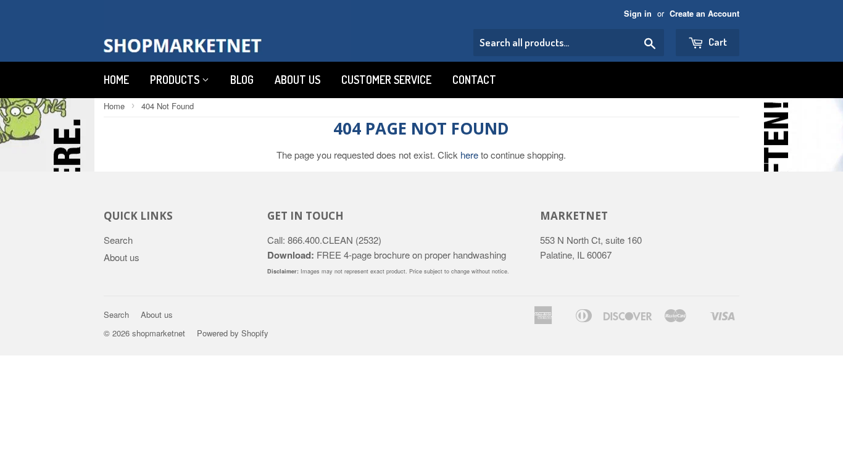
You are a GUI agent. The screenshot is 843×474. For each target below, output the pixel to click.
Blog (242, 79)
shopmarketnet (158, 333)
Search (118, 239)
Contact (474, 79)
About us (297, 79)
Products (176, 79)
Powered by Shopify (232, 333)
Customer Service (386, 79)
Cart (717, 41)
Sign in (638, 13)
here (469, 154)
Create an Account (704, 13)
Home (116, 79)
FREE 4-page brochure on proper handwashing (386, 254)
